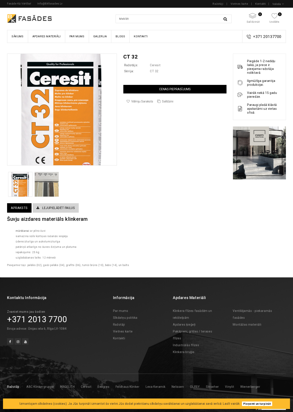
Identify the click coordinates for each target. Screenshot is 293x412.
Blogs (120, 36)
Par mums (77, 36)
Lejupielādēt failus (58, 208)
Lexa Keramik (155, 386)
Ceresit (155, 65)
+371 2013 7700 (37, 319)
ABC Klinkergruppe (40, 386)
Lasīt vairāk (231, 403)
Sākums (18, 36)
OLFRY (195, 386)
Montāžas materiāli (247, 324)
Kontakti (260, 3)
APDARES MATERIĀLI (46, 36)
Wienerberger (250, 386)
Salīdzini (167, 101)
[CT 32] (62, 110)
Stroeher (212, 386)
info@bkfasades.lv (49, 3)
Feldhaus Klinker (128, 386)
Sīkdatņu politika (125, 317)
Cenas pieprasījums (175, 89)
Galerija (100, 36)
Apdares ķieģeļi (184, 324)
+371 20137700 (267, 36)
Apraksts (19, 208)
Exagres (103, 386)
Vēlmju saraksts (142, 101)
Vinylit (229, 386)
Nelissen (178, 386)
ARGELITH (67, 386)
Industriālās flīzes (186, 345)
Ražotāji (218, 3)
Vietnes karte (239, 3)
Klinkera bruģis (184, 352)
